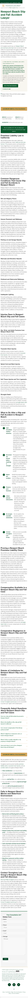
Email (5, 930)
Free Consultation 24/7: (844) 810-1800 (10, 2)
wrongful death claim (21, 402)
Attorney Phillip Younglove (7, 879)
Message (5, 936)
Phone (5, 925)
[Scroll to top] (0, 997)
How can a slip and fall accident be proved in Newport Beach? (12, 717)
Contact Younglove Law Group (8, 702)
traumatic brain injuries (14, 766)
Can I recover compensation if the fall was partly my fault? (11, 728)
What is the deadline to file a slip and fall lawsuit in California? (11, 723)
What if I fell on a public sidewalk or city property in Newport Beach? (11, 740)
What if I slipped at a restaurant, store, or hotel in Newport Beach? (11, 734)
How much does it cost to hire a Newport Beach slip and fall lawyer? (11, 746)
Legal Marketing (11, 971)
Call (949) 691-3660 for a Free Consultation (14, 109)
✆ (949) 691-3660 (7, 89)
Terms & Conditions (15, 993)
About (4, 992)
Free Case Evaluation (18, 992)
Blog (12, 992)
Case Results (8, 992)
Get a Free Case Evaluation (10, 85)
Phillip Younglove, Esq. (13, 7)
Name (5, 919)
